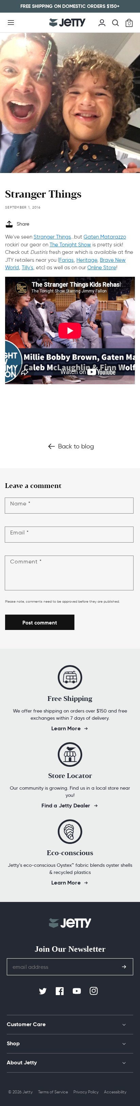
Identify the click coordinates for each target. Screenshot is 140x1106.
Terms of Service (53, 1091)
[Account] (102, 22)
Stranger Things (52, 237)
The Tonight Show (70, 245)
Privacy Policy (86, 1091)
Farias (66, 260)
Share (23, 224)
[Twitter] (43, 991)
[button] (11, 22)
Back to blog (76, 446)
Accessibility (115, 1091)
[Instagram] (94, 991)
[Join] (124, 966)
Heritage (86, 260)
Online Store (101, 267)
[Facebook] (60, 991)
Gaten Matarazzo (105, 237)
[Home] (67, 22)
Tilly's (27, 267)
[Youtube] (77, 991)
